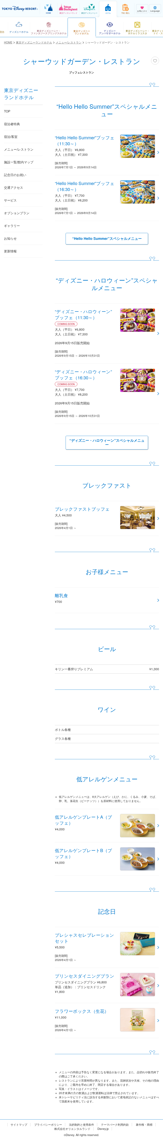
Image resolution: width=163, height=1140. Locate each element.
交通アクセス (13, 187)
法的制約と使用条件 (81, 1124)
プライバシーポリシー (48, 1124)
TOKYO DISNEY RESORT (20, 9)
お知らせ (10, 238)
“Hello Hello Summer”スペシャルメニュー (107, 238)
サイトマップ (19, 1124)
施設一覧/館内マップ (18, 162)
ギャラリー (12, 225)
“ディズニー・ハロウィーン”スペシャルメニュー (107, 442)
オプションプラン (16, 213)
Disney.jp (103, 1128)
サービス (10, 200)
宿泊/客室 (10, 136)
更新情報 (10, 251)
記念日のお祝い (15, 174)
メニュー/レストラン (18, 149)
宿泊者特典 (12, 124)
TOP (7, 111)
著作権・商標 (144, 1124)
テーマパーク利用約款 (115, 1124)
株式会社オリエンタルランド (72, 1128)
